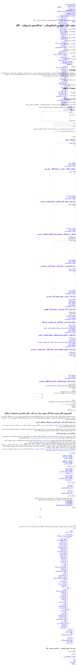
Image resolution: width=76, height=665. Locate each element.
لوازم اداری (63, 98)
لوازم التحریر (66, 85)
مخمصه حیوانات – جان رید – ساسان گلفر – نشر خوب (59, 169)
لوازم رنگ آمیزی (62, 91)
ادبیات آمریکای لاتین (61, 27)
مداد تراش (63, 90)
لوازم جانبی (63, 81)
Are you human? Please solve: (68, 131)
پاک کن (64, 612)
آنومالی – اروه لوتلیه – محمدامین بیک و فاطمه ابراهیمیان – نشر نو (56, 234)
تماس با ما (69, 486)
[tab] (36, 61)
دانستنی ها (63, 41)
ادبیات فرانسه (63, 548)
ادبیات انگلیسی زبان (61, 540)
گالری (67, 588)
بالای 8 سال (63, 34)
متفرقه (64, 66)
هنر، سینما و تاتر (62, 51)
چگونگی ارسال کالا (67, 456)
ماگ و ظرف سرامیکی (60, 67)
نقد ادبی (64, 55)
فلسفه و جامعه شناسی (60, 47)
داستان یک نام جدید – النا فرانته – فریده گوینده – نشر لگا (58, 322)
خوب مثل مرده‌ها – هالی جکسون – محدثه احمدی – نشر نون (57, 201)
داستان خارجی (66, 20)
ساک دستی (63, 71)
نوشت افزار (63, 610)
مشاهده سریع (72, 164)
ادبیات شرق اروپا (62, 23)
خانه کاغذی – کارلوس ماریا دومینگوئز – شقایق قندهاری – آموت (56, 335)
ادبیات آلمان (63, 550)
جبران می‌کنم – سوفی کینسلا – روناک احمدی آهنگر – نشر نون (57, 381)
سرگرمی (64, 58)
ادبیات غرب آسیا (62, 22)
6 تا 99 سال (63, 103)
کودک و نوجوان (62, 30)
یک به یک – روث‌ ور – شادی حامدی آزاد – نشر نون (61, 296)
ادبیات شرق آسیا (62, 543)
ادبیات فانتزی (63, 33)
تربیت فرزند (63, 44)
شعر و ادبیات (63, 561)
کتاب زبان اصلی (48, 437)
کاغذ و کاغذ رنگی (62, 93)
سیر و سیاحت (63, 57)
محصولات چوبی (62, 596)
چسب (65, 97)
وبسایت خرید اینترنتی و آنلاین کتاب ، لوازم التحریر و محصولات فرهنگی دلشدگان (49, 448)
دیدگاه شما (72, 120)
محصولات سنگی (62, 83)
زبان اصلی (63, 62)
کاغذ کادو (64, 70)
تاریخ (65, 48)
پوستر (65, 603)
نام (74, 123)
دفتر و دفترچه (63, 94)
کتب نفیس (63, 61)
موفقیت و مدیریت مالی (60, 43)
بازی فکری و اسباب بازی (63, 100)
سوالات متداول (68, 470)
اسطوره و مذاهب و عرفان (60, 54)
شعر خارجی (63, 38)
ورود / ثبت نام (69, 642)
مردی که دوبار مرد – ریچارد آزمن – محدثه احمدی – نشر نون (58, 266)
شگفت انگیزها (68, 468)
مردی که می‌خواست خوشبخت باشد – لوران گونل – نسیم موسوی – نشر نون (53, 349)
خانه (74, 20)
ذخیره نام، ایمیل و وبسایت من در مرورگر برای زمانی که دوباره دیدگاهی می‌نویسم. (53, 128)
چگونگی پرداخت (68, 458)
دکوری (64, 77)
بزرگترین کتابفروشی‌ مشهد (42, 441)
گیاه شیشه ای (63, 84)
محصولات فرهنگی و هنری (47, 425)
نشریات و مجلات (62, 60)
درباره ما (70, 485)
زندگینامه (64, 50)
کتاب (71, 20)
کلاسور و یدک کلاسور (61, 96)
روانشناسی (63, 46)
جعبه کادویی (63, 598)
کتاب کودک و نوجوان (37, 437)
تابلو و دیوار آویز (62, 78)
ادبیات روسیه (56, 385)
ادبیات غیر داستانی (62, 53)
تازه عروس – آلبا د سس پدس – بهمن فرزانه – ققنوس (59, 309)
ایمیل (73, 126)
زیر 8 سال (64, 36)
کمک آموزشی (63, 627)
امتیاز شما (72, 109)
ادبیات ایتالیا (63, 541)
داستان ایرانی (63, 29)
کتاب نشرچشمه (56, 437)
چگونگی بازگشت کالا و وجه (65, 471)
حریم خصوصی (68, 473)
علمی (65, 40)
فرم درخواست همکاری (66, 487)
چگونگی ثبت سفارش (67, 455)
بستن (74, 527)
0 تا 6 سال (64, 624)
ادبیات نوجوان (63, 31)
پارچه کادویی (63, 68)
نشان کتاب (63, 599)
